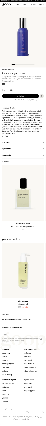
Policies (5, 371)
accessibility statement (28, 412)
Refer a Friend (6, 367)
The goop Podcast (8, 383)
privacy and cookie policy (17, 340)
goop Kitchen (28, 383)
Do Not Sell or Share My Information (11, 412)
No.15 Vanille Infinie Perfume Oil (23, 227)
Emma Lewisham (8, 70)
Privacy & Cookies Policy (8, 409)
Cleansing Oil (23, 304)
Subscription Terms (30, 371)
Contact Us (27, 353)
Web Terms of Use (21, 409)
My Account (28, 360)
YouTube (5, 398)
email (5, 332)
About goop (6, 353)
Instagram (5, 387)
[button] (23, 37)
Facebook (5, 394)
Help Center (27, 357)
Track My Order (29, 364)
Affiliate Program (8, 364)
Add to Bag (20, 96)
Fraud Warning (7, 375)
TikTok (4, 391)
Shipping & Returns (30, 367)
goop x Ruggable (29, 391)
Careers (5, 360)
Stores (4, 357)
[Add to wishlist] (42, 96)
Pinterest (5, 401)
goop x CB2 (28, 387)
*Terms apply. (5, 341)
